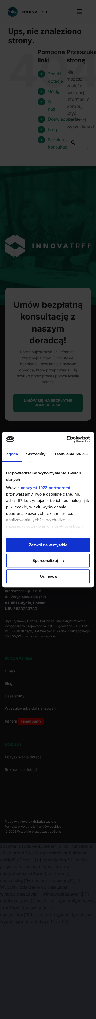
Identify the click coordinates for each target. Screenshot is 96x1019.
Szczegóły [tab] (36, 454)
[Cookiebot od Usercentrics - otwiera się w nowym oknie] (68, 439)
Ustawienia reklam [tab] (70, 454)
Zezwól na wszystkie (48, 545)
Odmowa (48, 576)
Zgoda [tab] (12, 454)
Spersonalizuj (45, 560)
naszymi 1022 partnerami (45, 487)
